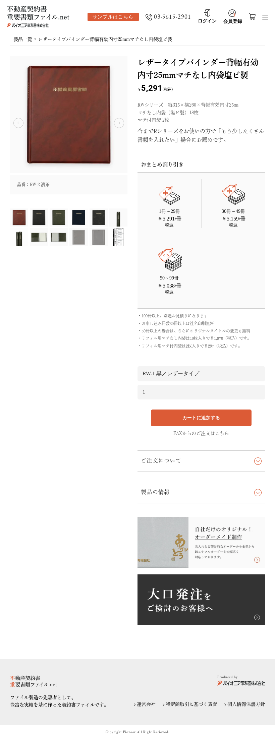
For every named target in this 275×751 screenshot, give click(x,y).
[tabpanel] (68, 125)
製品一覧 (22, 39)
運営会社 (146, 704)
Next (119, 123)
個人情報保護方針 (246, 704)
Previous (18, 123)
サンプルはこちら (113, 16)
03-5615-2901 (172, 16)
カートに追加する (201, 417)
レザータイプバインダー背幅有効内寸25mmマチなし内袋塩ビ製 (105, 39)
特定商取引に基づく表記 (191, 704)
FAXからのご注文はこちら (201, 433)
